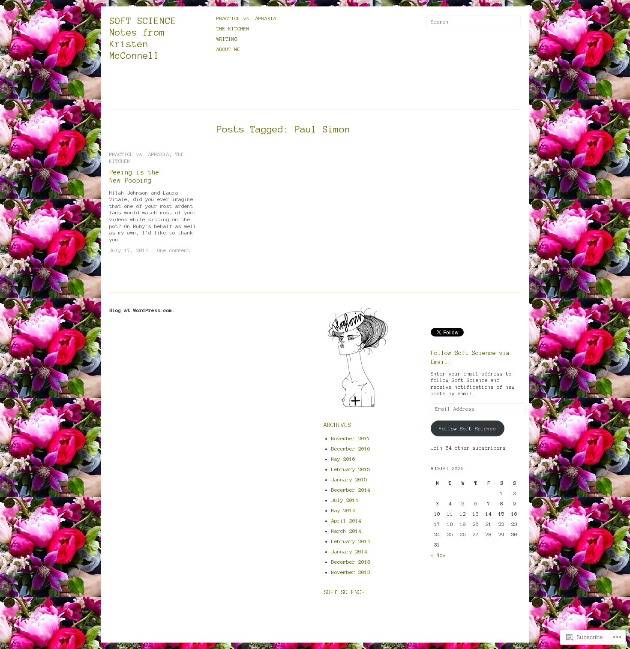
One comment (173, 250)
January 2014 (349, 551)
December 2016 (350, 448)
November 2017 (350, 438)
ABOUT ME (228, 49)
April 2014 (346, 520)
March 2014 (346, 531)
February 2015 (350, 469)
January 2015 (349, 479)
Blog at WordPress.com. (142, 310)
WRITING (226, 39)
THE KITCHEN (232, 28)
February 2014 (350, 541)
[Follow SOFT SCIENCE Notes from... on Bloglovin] (358, 406)
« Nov (438, 555)
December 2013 (350, 562)
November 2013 (350, 572)
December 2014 (350, 490)
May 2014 (343, 510)
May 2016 (343, 459)
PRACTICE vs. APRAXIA (246, 18)
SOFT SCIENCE (344, 592)
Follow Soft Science (467, 428)
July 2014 (344, 500)
